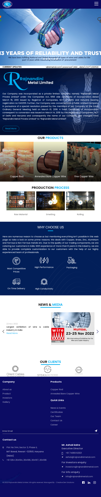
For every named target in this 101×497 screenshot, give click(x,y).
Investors (7, 397)
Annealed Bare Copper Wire (65, 393)
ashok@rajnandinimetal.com (80, 457)
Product (6, 393)
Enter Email (7, 431)
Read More (10, 128)
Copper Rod (56, 389)
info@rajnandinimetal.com (79, 476)
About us (7, 389)
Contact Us (56, 420)
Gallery (6, 402)
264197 (35, 459)
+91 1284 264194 (14, 459)
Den (65, 482)
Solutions (70, 482)
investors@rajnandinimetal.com (82, 466)
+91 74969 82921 (74, 452)
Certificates (56, 412)
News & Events (58, 407)
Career (54, 424)
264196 (27, 459)
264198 (43, 459)
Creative (59, 482)
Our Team (55, 416)
